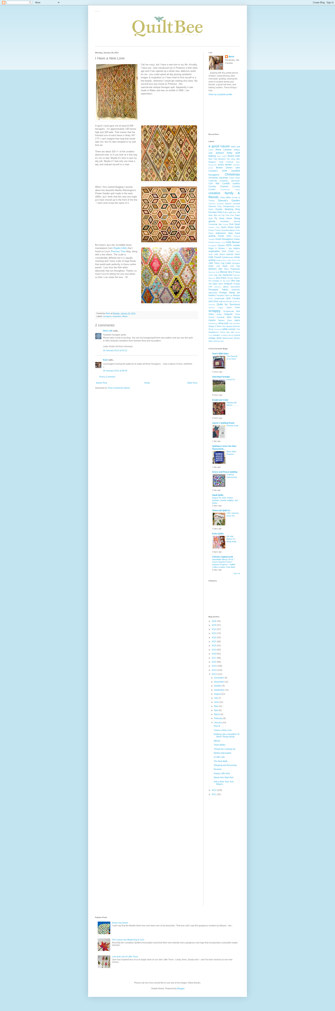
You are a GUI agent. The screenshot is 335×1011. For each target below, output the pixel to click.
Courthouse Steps (230, 189)
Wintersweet (227, 338)
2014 (214, 670)
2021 (214, 641)
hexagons (107, 316)
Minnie (125, 316)
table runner (229, 329)
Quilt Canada (233, 298)
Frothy (225, 224)
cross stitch (225, 197)
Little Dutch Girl (233, 260)
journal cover (233, 254)
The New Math (221, 761)
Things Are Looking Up (224, 749)
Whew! (217, 741)
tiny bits (230, 332)
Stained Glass (225, 320)
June (216, 702)
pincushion (235, 287)
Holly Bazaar (233, 242)
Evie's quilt (227, 212)
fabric (234, 212)
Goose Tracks (215, 230)
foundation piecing (230, 221)
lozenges (236, 263)
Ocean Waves (233, 278)
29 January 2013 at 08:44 (115, 370)
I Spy (229, 248)
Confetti (226, 183)
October (218, 686)
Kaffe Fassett (215, 257)
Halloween (221, 233)
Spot (229, 317)
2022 (214, 637)
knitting (219, 260)
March (217, 714)
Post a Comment (107, 377)
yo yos (221, 341)
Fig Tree (225, 215)
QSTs (211, 298)
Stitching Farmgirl (221, 377)
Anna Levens (223, 149)
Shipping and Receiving (225, 765)
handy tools (224, 236)
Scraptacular (228, 311)
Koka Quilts (218, 533)
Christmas (232, 174)
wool (215, 341)
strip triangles (234, 323)
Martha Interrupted (222, 753)
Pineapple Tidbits (218, 289)
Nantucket (227, 275)
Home (147, 383)
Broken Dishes (224, 167)
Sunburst (218, 329)
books (221, 164)
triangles (216, 335)
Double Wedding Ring (227, 209)
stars (237, 320)
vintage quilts (215, 338)
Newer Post (101, 383)
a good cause (219, 146)
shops (219, 314)
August (217, 694)
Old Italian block (216, 284)
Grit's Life (108, 331)
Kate (105, 360)
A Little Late (219, 757)
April (216, 710)
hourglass (212, 245)
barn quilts (221, 156)
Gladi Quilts (218, 495)
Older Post (192, 383)
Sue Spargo (227, 326)
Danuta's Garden (229, 200)
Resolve (218, 769)
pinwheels (236, 290)
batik (237, 156)
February (218, 718)
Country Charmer (218, 186)
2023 (214, 633)
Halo (230, 233)
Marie (231, 56)
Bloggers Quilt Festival (221, 162)
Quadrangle (220, 298)
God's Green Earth (230, 227)
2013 (214, 674)
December (219, 678)
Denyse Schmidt (232, 204)
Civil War (214, 183)
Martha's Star (215, 269)
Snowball (220, 317)
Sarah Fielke (233, 307)
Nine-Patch (221, 278)
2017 (214, 658)
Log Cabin (226, 263)
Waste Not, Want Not (223, 777)
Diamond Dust (215, 206)
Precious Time (118, 251)
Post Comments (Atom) (119, 388)
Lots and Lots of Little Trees (125, 956)
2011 (214, 794)
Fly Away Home (223, 218)
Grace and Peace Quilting (224, 472)
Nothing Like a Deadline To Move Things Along (227, 735)
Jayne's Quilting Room (223, 423)
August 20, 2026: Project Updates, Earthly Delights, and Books (225, 500)
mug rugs (218, 275)
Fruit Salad (234, 224)
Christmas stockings (218, 178)
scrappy (215, 311)
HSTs (229, 245)
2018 (214, 654)
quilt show (213, 301)
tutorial (237, 335)
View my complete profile (220, 94)
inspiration (117, 316)
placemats (213, 293)
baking (212, 155)
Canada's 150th (218, 171)
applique (220, 153)
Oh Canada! (214, 281)
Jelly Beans (219, 254)
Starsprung (213, 323)
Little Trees (214, 263)
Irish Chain (228, 251)
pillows (226, 287)
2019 (214, 649)
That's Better (219, 745)
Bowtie (228, 164)
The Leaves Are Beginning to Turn (128, 939)
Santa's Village (216, 307)
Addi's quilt (235, 147)
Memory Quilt (214, 272)
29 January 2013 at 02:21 (115, 350)
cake (237, 167)
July (216, 698)
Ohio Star (235, 281)
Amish (211, 150)
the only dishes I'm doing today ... (233, 539)
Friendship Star (215, 224)
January (218, 722)
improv (236, 248)
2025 (214, 625)
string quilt (223, 323)
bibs (238, 159)
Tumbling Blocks (227, 335)
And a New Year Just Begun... (223, 782)
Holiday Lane (220, 242)
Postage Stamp (227, 292)
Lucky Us (231, 379)
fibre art (217, 215)
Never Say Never (120, 923)
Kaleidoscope (227, 257)
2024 (214, 629)
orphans (217, 287)
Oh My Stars (225, 281)
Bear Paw (213, 159)
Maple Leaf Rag (231, 266)
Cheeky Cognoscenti (222, 557)
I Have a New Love (223, 730)
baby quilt (233, 152)
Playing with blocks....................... (233, 405)
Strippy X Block (215, 326)
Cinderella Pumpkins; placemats (224, 181)
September (219, 690)
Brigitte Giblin (120, 248)
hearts (219, 239)
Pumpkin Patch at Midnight (228, 295)
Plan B (217, 726)
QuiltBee (97, 11)
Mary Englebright (232, 269)
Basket (231, 156)
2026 (214, 621)
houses (221, 245)
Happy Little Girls (222, 773)
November (219, 682)
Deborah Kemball (216, 204)
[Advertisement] (224, 114)
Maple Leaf (214, 266)
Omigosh (228, 284)
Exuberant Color (220, 400)
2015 (214, 666)
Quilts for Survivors (228, 304)
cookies (236, 183)
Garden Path (214, 227)
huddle (236, 245)
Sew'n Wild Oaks (220, 353)
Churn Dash (234, 178)
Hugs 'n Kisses (217, 248)
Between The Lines (227, 159)
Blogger (180, 988)
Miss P (231, 272)
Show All (237, 573)
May (216, 706)
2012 (214, 790)
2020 (214, 645)
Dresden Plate (215, 212)
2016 (214, 662)
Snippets (228, 314)
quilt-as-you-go (225, 301)
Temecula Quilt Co (221, 510)
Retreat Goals (233, 426)
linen (224, 260)
